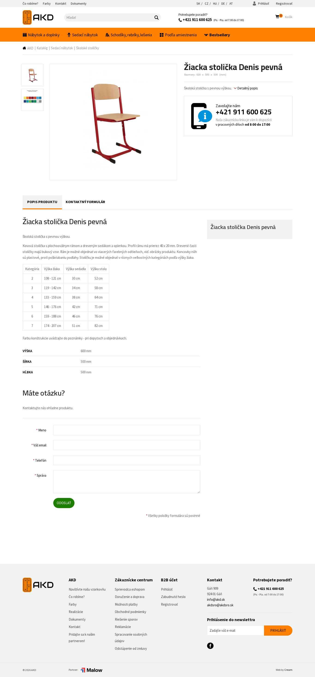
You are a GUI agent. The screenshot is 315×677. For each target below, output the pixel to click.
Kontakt (74, 627)
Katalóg (42, 48)
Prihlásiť (263, 3)
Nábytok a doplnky (43, 34)
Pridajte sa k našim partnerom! (82, 637)
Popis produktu (42, 201)
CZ (206, 3)
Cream (288, 669)
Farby (73, 604)
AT (231, 3)
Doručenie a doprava (129, 597)
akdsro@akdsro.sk (220, 605)
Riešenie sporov (126, 619)
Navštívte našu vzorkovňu (87, 589)
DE (223, 3)
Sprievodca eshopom (130, 589)
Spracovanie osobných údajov (131, 637)
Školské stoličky (87, 48)
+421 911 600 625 (197, 19)
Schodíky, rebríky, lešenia (131, 34)
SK (198, 3)
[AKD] (43, 17)
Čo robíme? (77, 597)
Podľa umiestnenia (181, 34)
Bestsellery (219, 34)
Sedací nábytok (85, 34)
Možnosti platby (126, 604)
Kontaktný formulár (85, 201)
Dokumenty (77, 619)
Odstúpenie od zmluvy (131, 648)
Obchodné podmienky (130, 612)
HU (215, 3)
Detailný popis (247, 88)
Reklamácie (123, 627)
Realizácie (76, 612)
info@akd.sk (216, 599)
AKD (30, 48)
